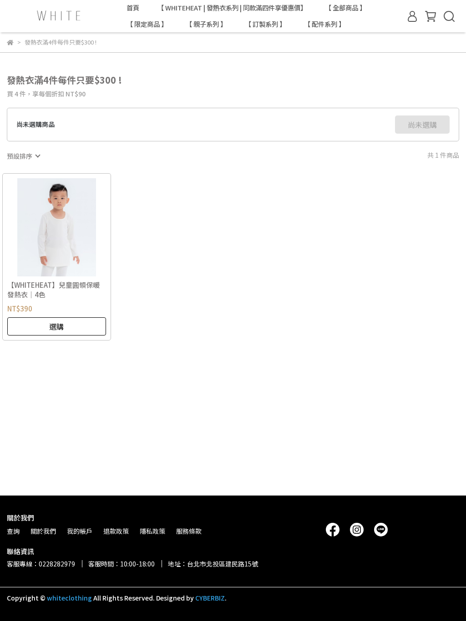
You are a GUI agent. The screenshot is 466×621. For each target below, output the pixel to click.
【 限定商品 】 (147, 24)
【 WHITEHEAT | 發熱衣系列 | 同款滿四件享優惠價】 (232, 7)
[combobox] (23, 156)
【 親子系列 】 (206, 24)
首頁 (133, 7)
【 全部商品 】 (345, 7)
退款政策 (116, 531)
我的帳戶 (79, 531)
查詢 (13, 531)
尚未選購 (422, 124)
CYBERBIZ (210, 597)
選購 (56, 326)
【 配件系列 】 (324, 24)
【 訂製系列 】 (265, 24)
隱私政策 (152, 531)
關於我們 (43, 531)
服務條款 (189, 531)
